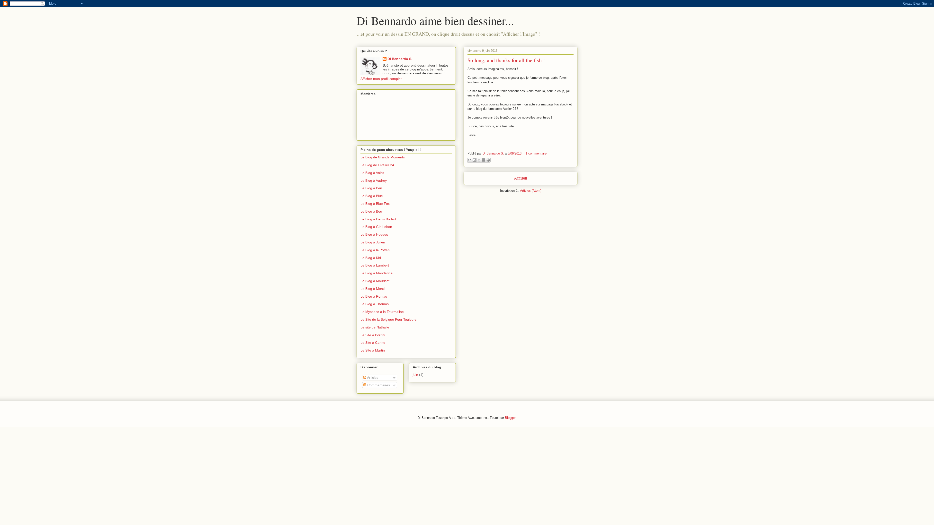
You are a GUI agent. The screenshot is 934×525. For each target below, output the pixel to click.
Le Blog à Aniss (372, 173)
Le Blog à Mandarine (376, 273)
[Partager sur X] (478, 160)
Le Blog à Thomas (374, 304)
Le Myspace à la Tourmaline (382, 312)
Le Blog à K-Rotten (375, 250)
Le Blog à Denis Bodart (378, 219)
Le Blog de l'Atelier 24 (377, 165)
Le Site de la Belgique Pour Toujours (388, 319)
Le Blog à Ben (371, 188)
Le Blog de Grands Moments (382, 157)
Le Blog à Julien (372, 242)
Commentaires (378, 385)
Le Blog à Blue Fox (375, 204)
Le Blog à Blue (371, 196)
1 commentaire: (537, 153)
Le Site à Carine (372, 342)
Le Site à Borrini (372, 335)
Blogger (510, 418)
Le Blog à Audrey (373, 180)
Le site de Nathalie (374, 327)
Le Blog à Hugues (374, 234)
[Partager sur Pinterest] (488, 160)
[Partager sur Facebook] (483, 160)
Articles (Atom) (530, 190)
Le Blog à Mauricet (374, 281)
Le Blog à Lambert (374, 265)
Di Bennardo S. (399, 59)
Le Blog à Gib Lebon (376, 227)
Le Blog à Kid (370, 258)
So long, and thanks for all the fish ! (506, 60)
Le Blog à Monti (372, 289)
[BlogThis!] (474, 160)
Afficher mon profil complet (381, 79)
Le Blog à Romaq (373, 296)
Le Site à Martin (372, 350)
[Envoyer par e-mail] (469, 160)
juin (415, 375)
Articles (372, 377)
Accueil (520, 178)
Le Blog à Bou (371, 211)
